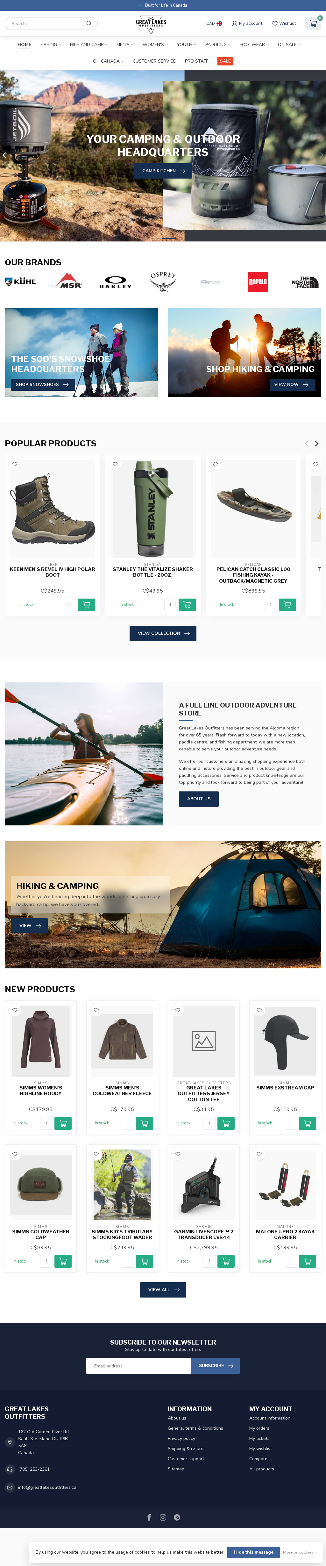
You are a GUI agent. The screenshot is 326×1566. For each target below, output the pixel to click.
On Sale (287, 45)
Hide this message (253, 1552)
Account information (269, 1418)
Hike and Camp (86, 45)
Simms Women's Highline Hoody (40, 1090)
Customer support (186, 1459)
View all (159, 1290)
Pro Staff (196, 61)
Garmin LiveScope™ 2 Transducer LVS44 (203, 1234)
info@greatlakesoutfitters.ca (47, 1487)
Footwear (252, 45)
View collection (159, 633)
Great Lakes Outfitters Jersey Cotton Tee (204, 1093)
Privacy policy (181, 1438)
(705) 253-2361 (34, 1469)
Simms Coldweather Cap (40, 1234)
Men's (123, 45)
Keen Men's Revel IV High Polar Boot (52, 572)
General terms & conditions (195, 1428)
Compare (258, 1459)
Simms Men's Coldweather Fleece (122, 1090)
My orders (259, 1428)
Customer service (154, 61)
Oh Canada (106, 61)
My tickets (259, 1438)
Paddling (216, 45)
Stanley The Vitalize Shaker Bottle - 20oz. (153, 572)
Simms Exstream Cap (285, 1088)
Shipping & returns (187, 1449)
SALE (225, 61)
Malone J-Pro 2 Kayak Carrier (285, 1234)
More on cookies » (299, 1552)
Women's (153, 45)
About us (177, 1418)
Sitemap (176, 1469)
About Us (198, 799)
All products (261, 1469)
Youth (184, 45)
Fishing (48, 45)
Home (24, 45)
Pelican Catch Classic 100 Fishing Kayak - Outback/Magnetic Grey (253, 575)
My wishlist (260, 1449)
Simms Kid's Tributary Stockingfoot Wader (122, 1234)
